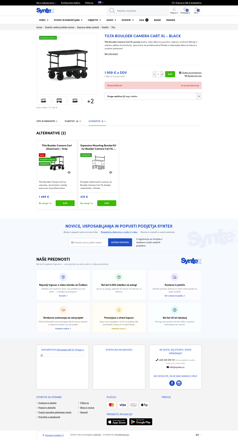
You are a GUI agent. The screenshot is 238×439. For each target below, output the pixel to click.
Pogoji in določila (47, 407)
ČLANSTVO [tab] (71, 121)
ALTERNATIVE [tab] (96, 121)
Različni (105, 27)
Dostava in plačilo (47, 402)
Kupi (170, 74)
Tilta (113, 27)
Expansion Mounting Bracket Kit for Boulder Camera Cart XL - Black (98, 147)
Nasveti (84, 412)
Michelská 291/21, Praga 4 (70, 349)
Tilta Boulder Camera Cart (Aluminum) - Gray (57, 147)
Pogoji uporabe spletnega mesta (54, 412)
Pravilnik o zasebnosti (49, 416)
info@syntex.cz (176, 367)
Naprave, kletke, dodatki (88, 27)
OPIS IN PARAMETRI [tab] (45, 121)
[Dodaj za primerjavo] (69, 172)
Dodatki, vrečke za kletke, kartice (59, 27)
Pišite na (89, 2)
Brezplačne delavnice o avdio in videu (119, 231)
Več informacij (111, 53)
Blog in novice (87, 407)
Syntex (39, 27)
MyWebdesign (122, 434)
